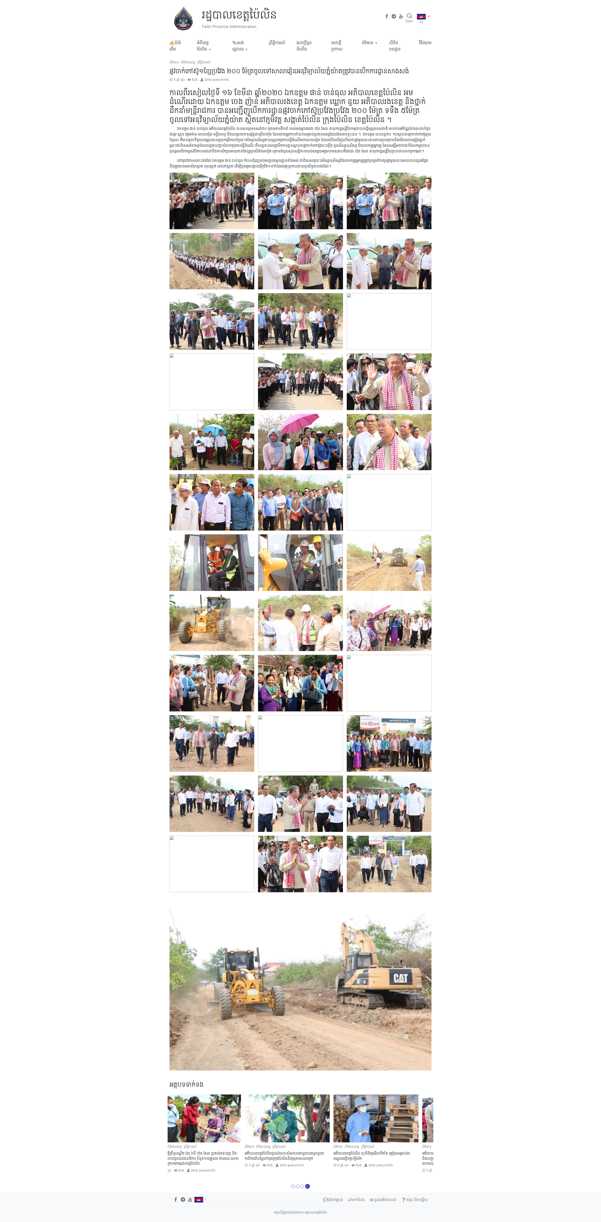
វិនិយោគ (425, 42)
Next (422, 1136)
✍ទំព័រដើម (175, 46)
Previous (179, 1136)
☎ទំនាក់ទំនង (356, 1200)
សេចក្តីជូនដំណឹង (304, 46)
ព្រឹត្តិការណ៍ (277, 42)
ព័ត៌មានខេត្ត (188, 62)
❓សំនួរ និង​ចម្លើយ (414, 1200)
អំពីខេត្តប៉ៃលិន (203, 46)
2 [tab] (299, 1186)
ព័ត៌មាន (367, 42)
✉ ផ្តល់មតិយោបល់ (383, 1200)
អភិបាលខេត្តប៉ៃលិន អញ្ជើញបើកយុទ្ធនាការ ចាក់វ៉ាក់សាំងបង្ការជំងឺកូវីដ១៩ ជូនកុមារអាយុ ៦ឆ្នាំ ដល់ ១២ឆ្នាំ (211, 1156)
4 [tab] (308, 1186)
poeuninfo (220, 79)
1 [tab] (293, 1186)
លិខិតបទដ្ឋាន (395, 46)
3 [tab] (303, 1186)
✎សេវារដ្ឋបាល (238, 46)
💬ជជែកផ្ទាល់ (333, 1200)
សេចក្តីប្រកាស (337, 46)
